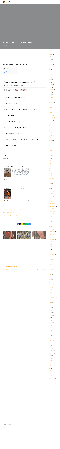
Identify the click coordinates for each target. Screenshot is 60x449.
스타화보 (50, 300)
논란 (50, 198)
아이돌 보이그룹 (51, 102)
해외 (50, 188)
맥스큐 (50, 282)
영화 (50, 107)
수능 (50, 241)
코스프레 (50, 183)
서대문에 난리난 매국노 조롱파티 (8, 214)
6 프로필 (50, 373)
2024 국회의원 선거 (52, 254)
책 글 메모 (50, 370)
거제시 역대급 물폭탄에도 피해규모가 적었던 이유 (10, 210)
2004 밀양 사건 (52, 203)
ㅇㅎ (50, 310)
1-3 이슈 (8, 45)
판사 (50, 249)
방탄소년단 (51, 104)
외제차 (51, 360)
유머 (10, 45)
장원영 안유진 (51, 97)
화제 (50, 160)
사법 (50, 244)
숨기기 (6, 68)
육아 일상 (50, 148)
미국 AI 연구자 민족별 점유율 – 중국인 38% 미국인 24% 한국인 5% (13, 209)
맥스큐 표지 (51, 284)
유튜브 (50, 145)
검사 (50, 246)
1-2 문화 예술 (50, 120)
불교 (50, 365)
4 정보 (50, 302)
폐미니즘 (51, 229)
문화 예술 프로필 (51, 375)
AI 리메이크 (51, 305)
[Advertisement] (24, 57)
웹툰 (50, 345)
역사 (50, 368)
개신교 (50, 363)
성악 (50, 127)
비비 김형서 (51, 61)
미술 (50, 125)
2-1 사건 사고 (50, 196)
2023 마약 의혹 (52, 224)
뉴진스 (51, 92)
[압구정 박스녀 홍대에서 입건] (24, 235)
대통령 (51, 267)
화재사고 (51, 221)
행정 (50, 264)
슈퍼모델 (51, 173)
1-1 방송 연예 (50, 54)
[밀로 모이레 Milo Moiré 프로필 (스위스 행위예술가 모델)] (39, 235)
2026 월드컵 (51, 191)
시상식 (51, 155)
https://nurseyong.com (6, 427)
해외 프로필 (50, 381)
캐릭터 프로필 (51, 350)
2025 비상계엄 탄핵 (52, 213)
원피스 (51, 337)
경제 (50, 317)
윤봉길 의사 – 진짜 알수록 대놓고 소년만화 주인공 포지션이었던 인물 (13, 215)
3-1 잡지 (50, 277)
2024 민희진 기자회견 (53, 206)
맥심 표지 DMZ (52, 287)
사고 (50, 218)
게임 (50, 137)
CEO (50, 163)
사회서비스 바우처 (51, 353)
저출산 (50, 256)
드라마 (50, 74)
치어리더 (50, 180)
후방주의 (51, 315)
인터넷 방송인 (51, 178)
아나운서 (50, 87)
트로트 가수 (51, 64)
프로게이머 (50, 186)
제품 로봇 (51, 307)
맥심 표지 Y (51, 289)
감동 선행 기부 (51, 135)
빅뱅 (50, 105)
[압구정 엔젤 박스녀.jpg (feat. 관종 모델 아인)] (9, 235)
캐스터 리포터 (51, 115)
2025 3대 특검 (52, 211)
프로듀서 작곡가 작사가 (52, 117)
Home (3, 39)
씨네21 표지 (51, 294)
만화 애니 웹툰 (51, 327)
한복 (50, 132)
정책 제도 (51, 322)
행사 (50, 150)
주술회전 (51, 348)
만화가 (50, 168)
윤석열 (51, 272)
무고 (50, 216)
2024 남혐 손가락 (52, 231)
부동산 (51, 320)
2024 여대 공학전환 (52, 239)
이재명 (51, 274)
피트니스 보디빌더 (52, 175)
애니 (50, 335)
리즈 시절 (50, 79)
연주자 (50, 130)
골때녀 (51, 112)
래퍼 (50, 77)
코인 (50, 325)
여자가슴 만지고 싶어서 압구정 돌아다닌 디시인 (10, 266)
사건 (50, 201)
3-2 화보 (50, 299)
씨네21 (50, 292)
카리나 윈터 (51, 99)
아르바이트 (51, 259)
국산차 (51, 358)
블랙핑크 (51, 94)
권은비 (51, 59)
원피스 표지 (51, 343)
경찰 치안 (50, 236)
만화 (50, 332)
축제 (50, 158)
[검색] (56, 2)
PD (49, 56)
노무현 (51, 269)
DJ (49, 165)
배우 (50, 82)
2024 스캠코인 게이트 (53, 208)
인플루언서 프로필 (51, 378)
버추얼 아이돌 (51, 84)
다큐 (50, 72)
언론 (50, 251)
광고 (50, 69)
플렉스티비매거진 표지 (53, 297)
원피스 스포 (51, 340)
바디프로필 (50, 140)
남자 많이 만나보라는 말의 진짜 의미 (8, 212)
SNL (50, 110)
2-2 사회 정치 (50, 234)
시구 (50, 153)
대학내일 (50, 279)
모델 (50, 170)
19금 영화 (51, 312)
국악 (50, 122)
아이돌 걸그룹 (51, 89)
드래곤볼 (51, 330)
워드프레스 (50, 355)
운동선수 (50, 193)
